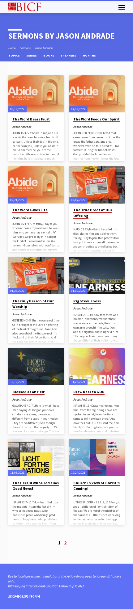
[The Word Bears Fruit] (36, 94)
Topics (14, 55)
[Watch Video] (96, 223)
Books (49, 55)
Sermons (25, 48)
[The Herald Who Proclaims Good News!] (36, 457)
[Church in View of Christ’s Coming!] (97, 457)
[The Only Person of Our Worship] (36, 275)
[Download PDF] (96, 126)
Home (12, 48)
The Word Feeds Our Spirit (96, 119)
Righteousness (87, 301)
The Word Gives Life (30, 210)
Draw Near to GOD (89, 391)
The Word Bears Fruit (31, 119)
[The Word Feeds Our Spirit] (97, 94)
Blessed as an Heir (28, 391)
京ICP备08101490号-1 (24, 596)
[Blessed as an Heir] (36, 366)
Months (90, 55)
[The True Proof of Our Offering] (97, 185)
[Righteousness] (97, 275)
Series (31, 55)
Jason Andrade (44, 48)
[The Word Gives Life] (36, 185)
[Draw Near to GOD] (97, 366)
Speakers (69, 55)
